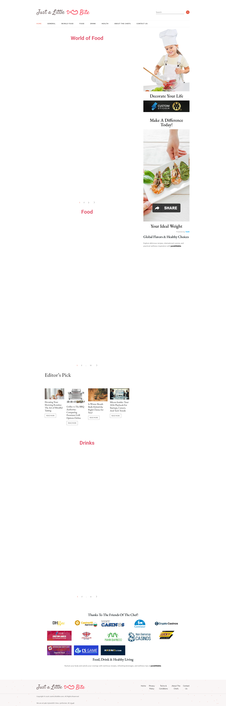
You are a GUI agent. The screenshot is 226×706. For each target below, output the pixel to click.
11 (91, 365)
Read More (50, 415)
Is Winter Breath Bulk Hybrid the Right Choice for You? (95, 408)
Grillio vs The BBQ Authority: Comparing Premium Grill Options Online (75, 412)
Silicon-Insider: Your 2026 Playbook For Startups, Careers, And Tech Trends (119, 406)
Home (143, 686)
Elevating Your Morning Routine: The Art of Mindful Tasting (54, 406)
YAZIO (187, 232)
